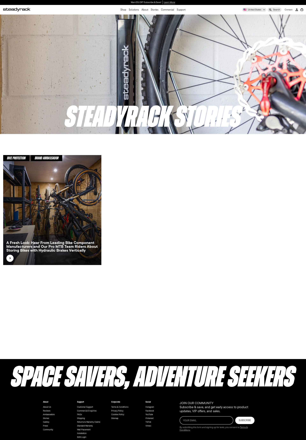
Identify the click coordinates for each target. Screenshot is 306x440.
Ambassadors (49, 414)
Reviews (46, 410)
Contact (288, 9)
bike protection (16, 158)
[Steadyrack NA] (16, 10)
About (45, 402)
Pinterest (149, 418)
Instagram (150, 407)
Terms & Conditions (119, 407)
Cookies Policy (117, 414)
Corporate (115, 402)
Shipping (81, 418)
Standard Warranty (85, 425)
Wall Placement (84, 429)
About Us (47, 407)
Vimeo (148, 425)
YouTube (149, 414)
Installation (82, 433)
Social (148, 402)
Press (45, 425)
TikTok (148, 422)
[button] (274, 9)
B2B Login (81, 437)
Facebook (150, 410)
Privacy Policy (117, 410)
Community (48, 429)
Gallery (46, 422)
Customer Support (85, 407)
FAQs (79, 414)
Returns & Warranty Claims (88, 422)
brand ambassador (46, 158)
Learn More (169, 2)
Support (80, 402)
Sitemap (114, 418)
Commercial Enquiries (87, 410)
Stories (46, 418)
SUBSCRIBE (245, 420)
